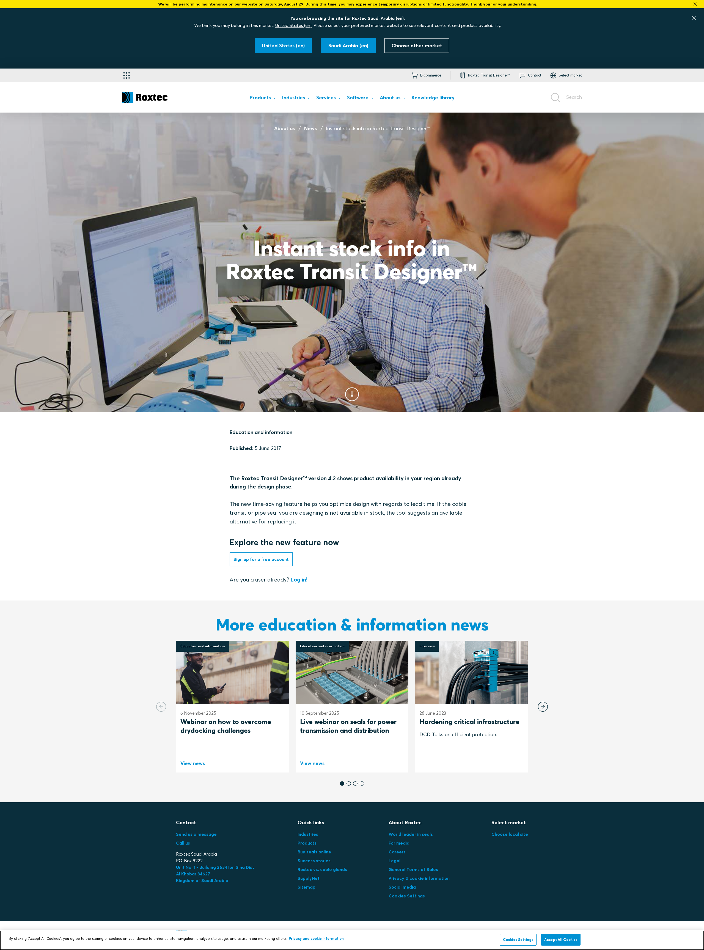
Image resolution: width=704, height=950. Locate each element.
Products (307, 843)
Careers (397, 852)
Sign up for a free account (261, 559)
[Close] (694, 18)
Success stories (314, 860)
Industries (308, 834)
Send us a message (196, 834)
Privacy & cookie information (419, 878)
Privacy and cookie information (316, 938)
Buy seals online (314, 852)
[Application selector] (126, 75)
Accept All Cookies (561, 939)
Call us (183, 843)
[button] (342, 783)
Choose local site (509, 834)
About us (284, 128)
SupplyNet (309, 878)
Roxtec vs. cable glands (322, 869)
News (310, 128)
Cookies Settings (407, 896)
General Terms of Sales (413, 869)
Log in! (298, 579)
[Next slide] (543, 707)
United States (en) (293, 25)
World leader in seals (411, 834)
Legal (394, 860)
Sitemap (306, 887)
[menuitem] (262, 98)
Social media (402, 887)
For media (399, 843)
